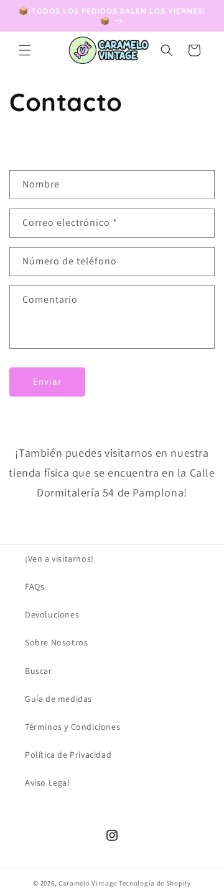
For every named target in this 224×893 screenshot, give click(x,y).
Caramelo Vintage (87, 883)
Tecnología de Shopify (155, 883)
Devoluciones (52, 614)
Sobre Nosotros (56, 642)
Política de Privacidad (68, 754)
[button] (25, 50)
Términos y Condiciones (72, 726)
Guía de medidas (58, 698)
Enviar (47, 381)
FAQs (34, 586)
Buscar (38, 670)
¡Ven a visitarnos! (59, 558)
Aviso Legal (47, 782)
